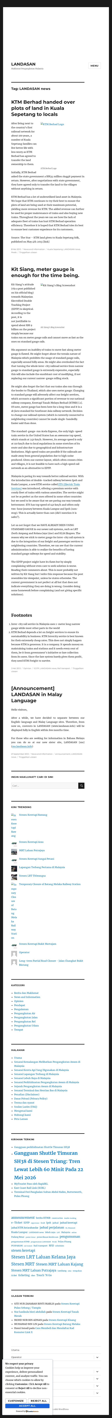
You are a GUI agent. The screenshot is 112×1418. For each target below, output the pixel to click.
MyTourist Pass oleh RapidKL (31, 1183)
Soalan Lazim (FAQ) (25, 1106)
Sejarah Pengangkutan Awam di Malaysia (38, 1086)
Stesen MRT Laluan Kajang (59, 1264)
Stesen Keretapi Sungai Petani (36, 858)
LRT (58, 1232)
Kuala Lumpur (19, 1232)
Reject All (39, 1401)
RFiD (51, 1245)
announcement (62, 754)
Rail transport (63, 668)
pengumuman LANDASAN (41, 1242)
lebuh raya (50, 1232)
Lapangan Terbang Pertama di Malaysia (42, 867)
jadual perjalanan (52, 1227)
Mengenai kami (23, 1110)
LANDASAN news (72, 249)
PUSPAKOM (17, 1246)
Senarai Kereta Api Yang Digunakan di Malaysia (41, 1070)
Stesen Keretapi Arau (31, 841)
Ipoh (48, 1223)
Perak (14, 252)
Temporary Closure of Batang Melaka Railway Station (50, 884)
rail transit (28, 1246)
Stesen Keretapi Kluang (62, 1320)
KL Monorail (70, 1228)
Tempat (18, 1029)
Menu (95, 65)
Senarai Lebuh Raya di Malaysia (32, 1078)
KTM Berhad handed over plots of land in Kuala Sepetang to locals (43, 108)
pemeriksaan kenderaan (47, 1237)
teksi (69, 1271)
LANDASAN (23, 64)
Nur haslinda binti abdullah (30, 1311)
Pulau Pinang (64, 1241)
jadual (55, 1223)
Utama (18, 1057)
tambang (62, 1271)
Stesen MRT (23, 1264)
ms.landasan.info (22, 746)
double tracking (70, 1218)
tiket (33, 1275)
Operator (24, 952)
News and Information (34, 249)
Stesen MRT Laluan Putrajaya (33, 1270)
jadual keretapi (68, 1222)
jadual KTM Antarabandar (24, 1227)
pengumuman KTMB (20, 1242)
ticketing (24, 1275)
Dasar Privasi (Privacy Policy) (30, 1098)
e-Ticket (16, 1222)
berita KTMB (43, 1218)
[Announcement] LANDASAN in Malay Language (36, 694)
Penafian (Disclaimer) (26, 1094)
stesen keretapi (23, 1250)
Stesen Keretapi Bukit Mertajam (37, 943)
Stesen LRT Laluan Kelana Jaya (43, 1257)
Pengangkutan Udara (26, 1025)
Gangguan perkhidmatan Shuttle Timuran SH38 (42, 1147)
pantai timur (31, 1237)
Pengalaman (21, 1009)
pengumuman (70, 1237)
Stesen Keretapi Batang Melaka (62, 1324)
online (74, 1232)
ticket (14, 1275)
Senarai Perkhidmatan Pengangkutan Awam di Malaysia (46, 1082)
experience (35, 1223)
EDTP (36, 668)
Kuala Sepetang (55, 249)
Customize (16, 1401)
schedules (59, 1246)
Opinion (27, 668)
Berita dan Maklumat (26, 993)
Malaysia (65, 1232)
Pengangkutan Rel (24, 1021)
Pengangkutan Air (24, 1013)
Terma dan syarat (24, 1102)
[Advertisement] (57, 27)
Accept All (27, 1405)
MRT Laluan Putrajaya (32, 850)
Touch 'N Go (44, 1275)
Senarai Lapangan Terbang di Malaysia (36, 1074)
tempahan (77, 1271)
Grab (43, 1223)
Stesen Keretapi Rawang (33, 814)
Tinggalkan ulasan (28, 252)
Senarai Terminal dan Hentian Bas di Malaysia (40, 1090)
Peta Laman (21, 1119)
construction (57, 1218)
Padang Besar (17, 1237)
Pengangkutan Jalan (26, 1017)
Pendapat (19, 1005)
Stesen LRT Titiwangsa (32, 875)
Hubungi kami (22, 1114)
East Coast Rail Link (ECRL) (30, 1187)
